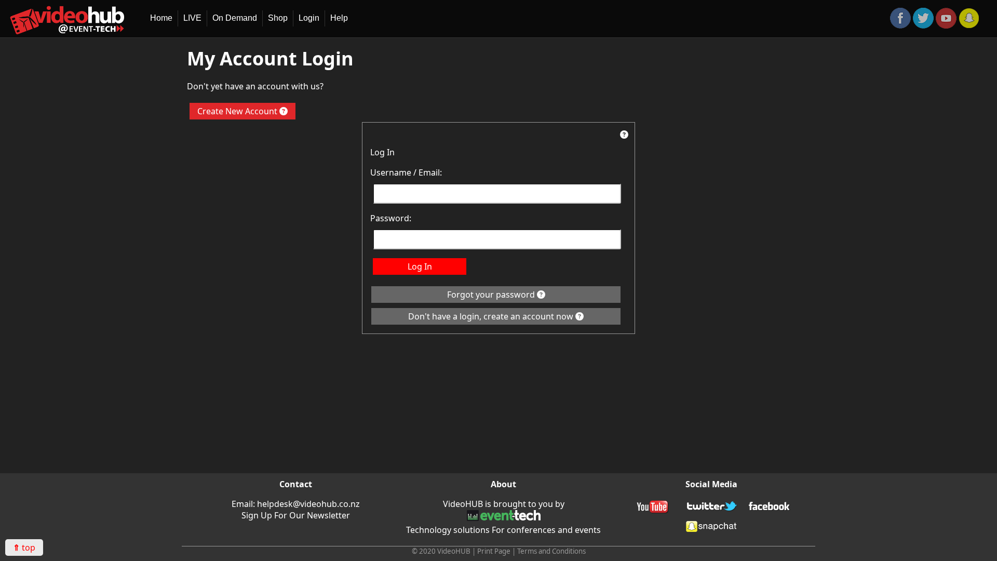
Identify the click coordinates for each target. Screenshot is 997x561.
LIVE (192, 18)
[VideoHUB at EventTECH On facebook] (900, 25)
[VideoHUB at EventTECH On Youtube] (946, 25)
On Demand (234, 18)
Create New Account (238, 111)
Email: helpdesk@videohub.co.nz (296, 504)
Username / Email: (406, 172)
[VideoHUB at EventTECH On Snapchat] (969, 25)
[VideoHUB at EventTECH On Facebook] (770, 508)
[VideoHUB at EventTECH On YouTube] (653, 508)
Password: (390, 218)
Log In (420, 266)
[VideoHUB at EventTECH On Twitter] (923, 25)
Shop (278, 18)
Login (309, 18)
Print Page (493, 551)
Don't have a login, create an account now (491, 316)
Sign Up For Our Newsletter (295, 515)
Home (161, 18)
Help (339, 18)
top (24, 547)
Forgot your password (492, 294)
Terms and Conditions (551, 551)
